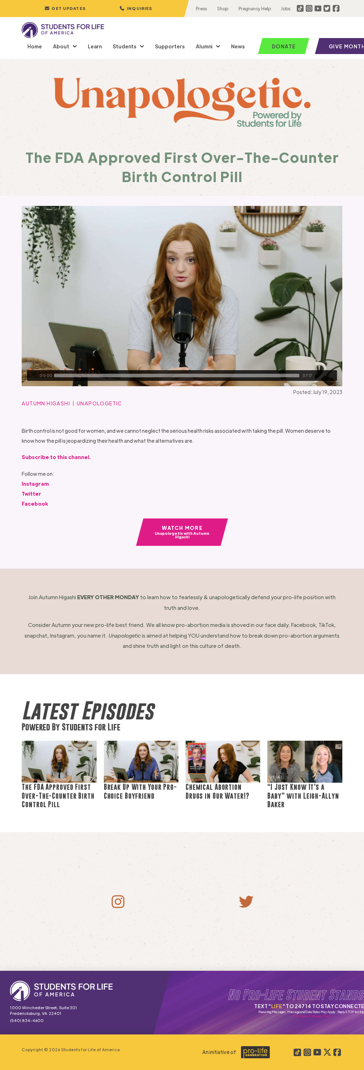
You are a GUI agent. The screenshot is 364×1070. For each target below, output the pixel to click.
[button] (135, 8)
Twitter (31, 493)
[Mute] (321, 375)
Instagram (35, 483)
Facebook (35, 503)
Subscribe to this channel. (56, 457)
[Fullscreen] (331, 375)
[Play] (32, 375)
